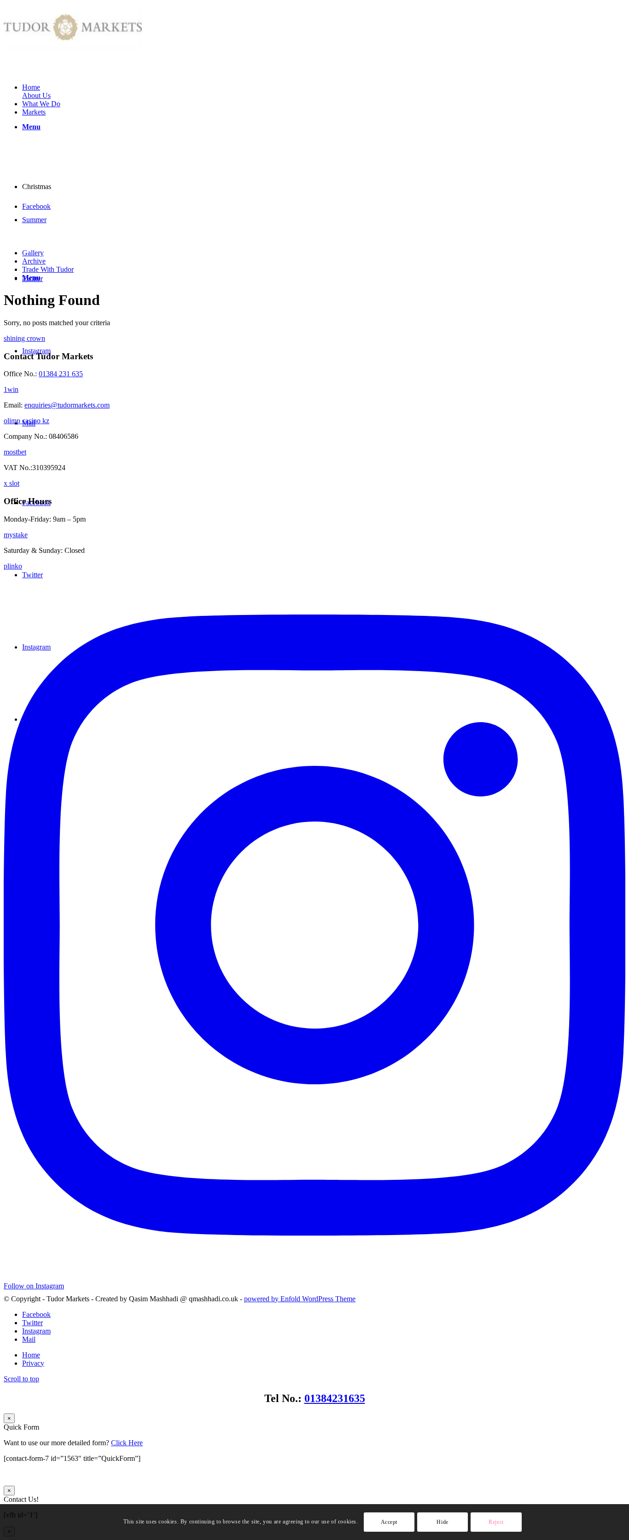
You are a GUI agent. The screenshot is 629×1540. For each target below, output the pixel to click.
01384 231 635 (61, 374)
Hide (442, 1522)
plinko (13, 566)
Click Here (127, 1443)
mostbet (15, 452)
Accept (389, 1522)
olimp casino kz (26, 421)
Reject (496, 1522)
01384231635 (334, 1398)
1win (11, 389)
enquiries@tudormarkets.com (67, 405)
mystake (16, 535)
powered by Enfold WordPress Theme (299, 1299)
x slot (11, 483)
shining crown (24, 338)
